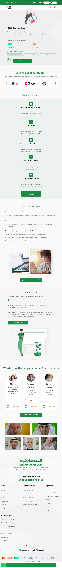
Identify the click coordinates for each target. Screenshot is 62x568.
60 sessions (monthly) (31, 54)
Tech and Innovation (6, 533)
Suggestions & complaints (30, 505)
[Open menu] (6, 7)
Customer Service (28, 490)
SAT (47, 507)
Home (3, 490)
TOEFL (48, 500)
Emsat (48, 503)
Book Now (22, 61)
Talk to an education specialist (31, 193)
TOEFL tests (4, 537)
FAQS (24, 494)
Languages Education (52, 493)
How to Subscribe (6, 501)
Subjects (48, 489)
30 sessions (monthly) (14, 54)
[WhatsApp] (3, 565)
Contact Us (4, 505)
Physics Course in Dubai (8, 519)
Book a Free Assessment (31, 565)
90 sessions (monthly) (47, 54)
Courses (3, 494)
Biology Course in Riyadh (8, 526)
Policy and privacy (28, 501)
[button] (55, 83)
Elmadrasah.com (32, 561)
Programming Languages (53, 496)
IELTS (48, 511)
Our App (3, 508)
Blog (2, 497)
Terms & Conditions (28, 497)
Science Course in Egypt (8, 523)
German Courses (6, 530)
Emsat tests (4, 541)
